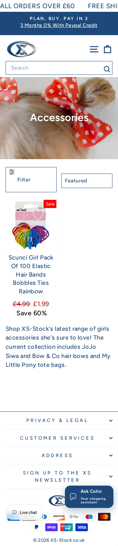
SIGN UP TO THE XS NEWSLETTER (57, 476)
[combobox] (59, 68)
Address (57, 455)
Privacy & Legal (57, 420)
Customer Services (57, 438)
